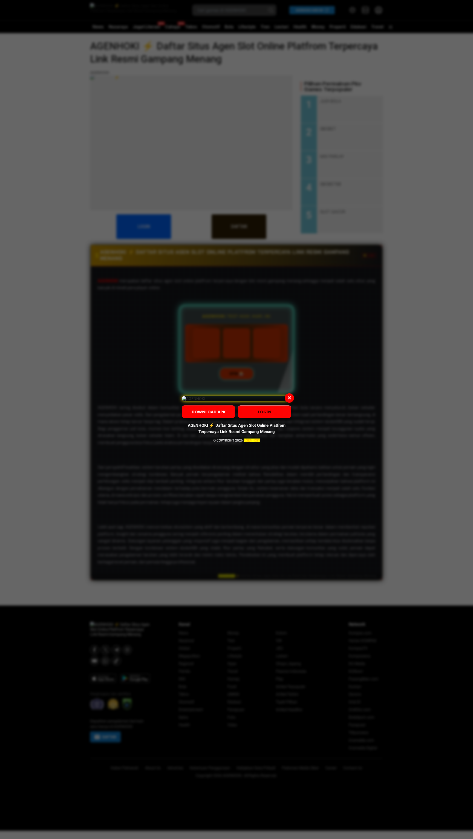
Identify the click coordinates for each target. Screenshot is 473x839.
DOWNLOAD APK (209, 411)
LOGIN (264, 411)
